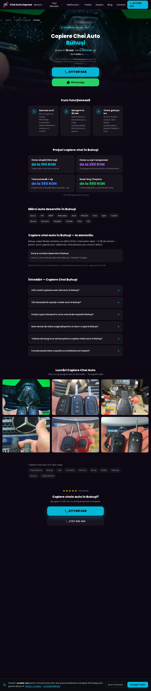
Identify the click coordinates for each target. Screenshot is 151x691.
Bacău (50, 470)
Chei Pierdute (54, 5)
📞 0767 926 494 (75, 521)
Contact (120, 4)
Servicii (37, 4)
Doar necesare (115, 684)
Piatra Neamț (36, 470)
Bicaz (93, 470)
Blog (109, 4)
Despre (99, 4)
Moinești (115, 470)
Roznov (33, 476)
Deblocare (72, 4)
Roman (82, 470)
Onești (104, 470)
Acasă (8, 20)
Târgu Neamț (48, 476)
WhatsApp (77, 82)
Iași (59, 470)
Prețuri (88, 4)
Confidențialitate (51, 686)
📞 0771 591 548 (135, 5)
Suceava (70, 470)
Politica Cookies (33, 686)
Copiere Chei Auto (22, 20)
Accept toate (137, 684)
